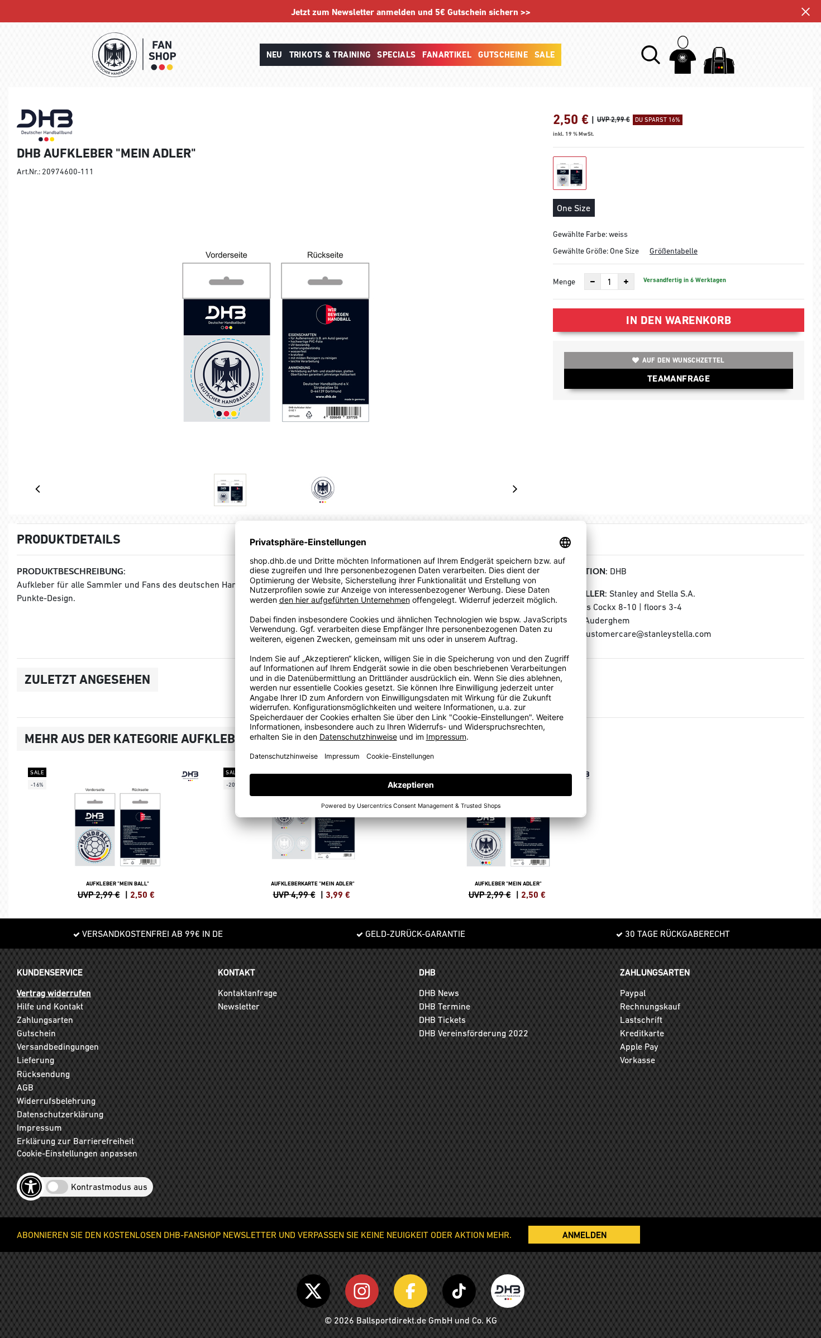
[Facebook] (412, 1289)
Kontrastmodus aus (109, 1187)
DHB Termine (444, 1006)
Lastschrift (641, 1020)
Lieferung (35, 1060)
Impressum (39, 1127)
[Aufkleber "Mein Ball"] (117, 832)
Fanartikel (446, 55)
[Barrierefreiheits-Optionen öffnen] (31, 1187)
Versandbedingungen (58, 1046)
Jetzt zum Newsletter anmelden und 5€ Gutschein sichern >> (411, 12)
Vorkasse (637, 1060)
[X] (315, 1289)
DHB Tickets (442, 1020)
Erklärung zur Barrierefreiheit (75, 1141)
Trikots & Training (330, 55)
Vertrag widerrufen (54, 993)
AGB (25, 1087)
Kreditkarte (642, 1033)
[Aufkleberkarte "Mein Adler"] (313, 832)
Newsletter (239, 1006)
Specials (396, 55)
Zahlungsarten (45, 1020)
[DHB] (507, 1289)
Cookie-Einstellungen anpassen (77, 1153)
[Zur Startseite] (134, 54)
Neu (274, 55)
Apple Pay (639, 1046)
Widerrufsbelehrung (56, 1101)
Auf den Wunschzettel (683, 360)
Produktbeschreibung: (71, 571)
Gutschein (36, 1033)
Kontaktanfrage (247, 993)
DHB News (439, 993)
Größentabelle (674, 250)
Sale (544, 55)
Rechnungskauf (650, 1006)
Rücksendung (43, 1074)
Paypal (633, 993)
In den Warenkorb (678, 320)
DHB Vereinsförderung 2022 (473, 1033)
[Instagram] (364, 1289)
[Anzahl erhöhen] (626, 281)
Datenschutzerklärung (60, 1114)
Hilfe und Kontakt (50, 1006)
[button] (650, 55)
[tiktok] (461, 1289)
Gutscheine (503, 55)
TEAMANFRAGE (678, 378)
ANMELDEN (584, 1235)
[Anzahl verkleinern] (592, 281)
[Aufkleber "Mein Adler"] (508, 832)
